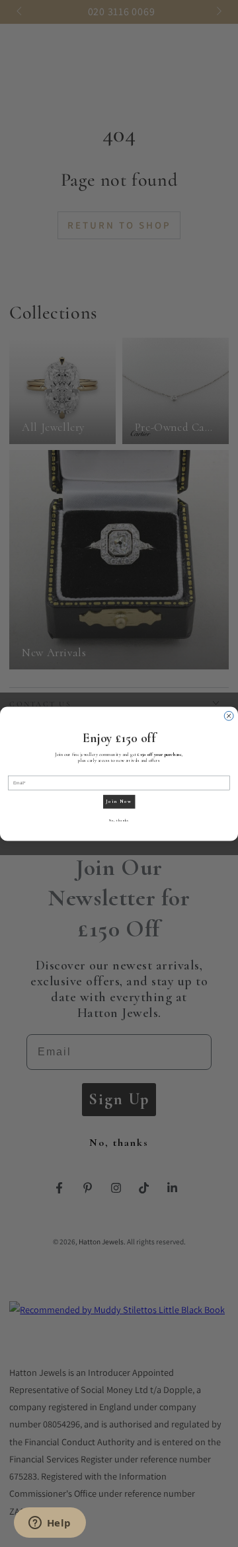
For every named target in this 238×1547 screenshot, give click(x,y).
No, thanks (119, 821)
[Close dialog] (228, 715)
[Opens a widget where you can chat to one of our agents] (49, 1523)
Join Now (119, 801)
